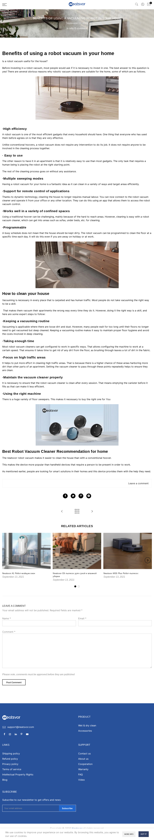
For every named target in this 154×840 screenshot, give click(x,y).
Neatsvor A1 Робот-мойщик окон (18, 573)
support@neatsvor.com (20, 726)
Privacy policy (10, 763)
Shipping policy (11, 753)
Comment (8, 631)
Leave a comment (138, 483)
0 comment (80, 28)
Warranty (83, 769)
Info (71, 28)
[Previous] (6, 560)
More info (128, 834)
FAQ (80, 774)
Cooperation (85, 763)
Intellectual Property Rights (17, 774)
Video (81, 779)
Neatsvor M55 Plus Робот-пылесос (120, 573)
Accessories (85, 730)
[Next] (148, 560)
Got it (144, 834)
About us (83, 758)
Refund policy (10, 758)
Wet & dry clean (87, 725)
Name (6, 618)
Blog (4, 779)
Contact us (84, 753)
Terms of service (11, 769)
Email (82, 618)
